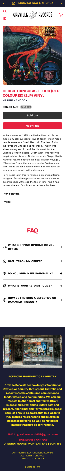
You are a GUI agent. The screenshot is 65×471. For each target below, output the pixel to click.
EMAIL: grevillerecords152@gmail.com (33, 434)
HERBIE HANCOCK (15, 100)
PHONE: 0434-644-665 (33, 439)
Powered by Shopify (32, 459)
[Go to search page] (4, 11)
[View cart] (61, 15)
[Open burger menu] (5, 18)
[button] (4, 11)
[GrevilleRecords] (33, 15)
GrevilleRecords (42, 453)
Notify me (32, 125)
